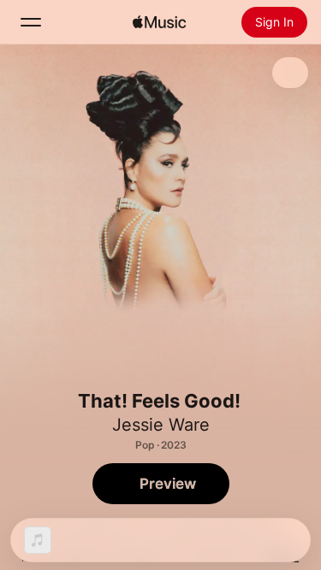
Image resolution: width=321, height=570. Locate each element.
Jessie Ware (161, 424)
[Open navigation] (31, 22)
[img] (159, 22)
